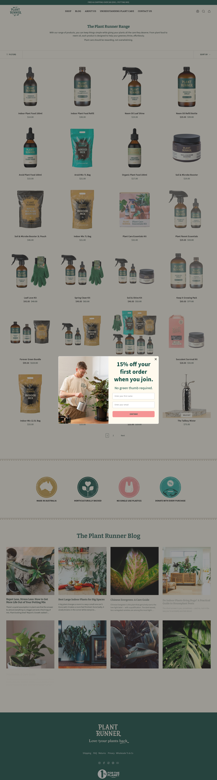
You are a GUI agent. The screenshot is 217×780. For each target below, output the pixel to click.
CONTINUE (134, 414)
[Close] (156, 359)
